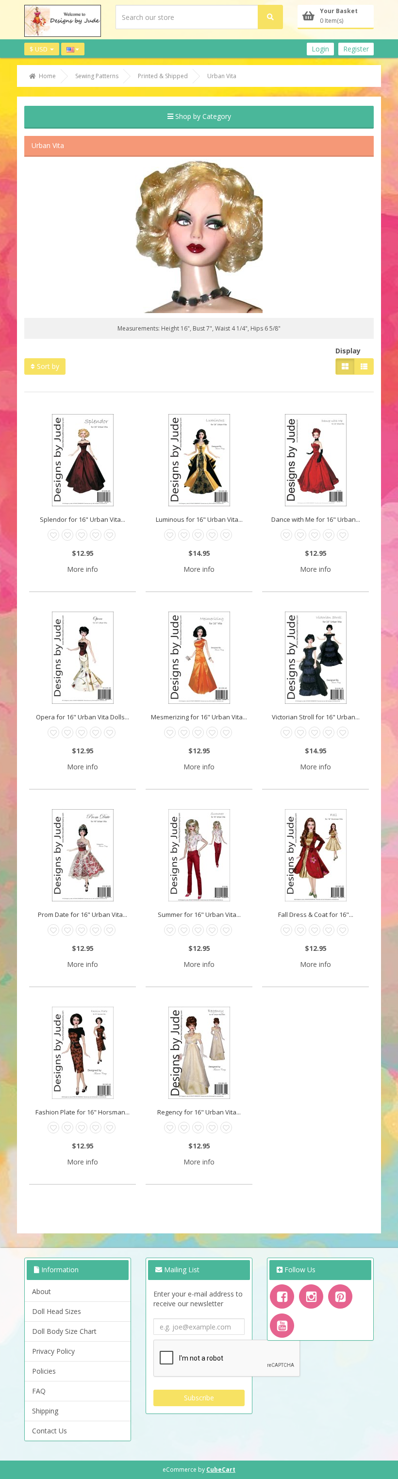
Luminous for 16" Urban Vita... (199, 519)
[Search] (270, 17)
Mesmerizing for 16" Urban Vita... (199, 717)
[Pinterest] (340, 1296)
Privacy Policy (53, 1351)
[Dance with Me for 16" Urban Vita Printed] (315, 460)
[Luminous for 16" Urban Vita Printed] (199, 460)
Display (348, 350)
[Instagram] (311, 1296)
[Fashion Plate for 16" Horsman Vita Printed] (82, 1053)
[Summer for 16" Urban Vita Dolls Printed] (199, 855)
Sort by (47, 366)
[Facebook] (282, 1296)
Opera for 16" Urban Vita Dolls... (82, 717)
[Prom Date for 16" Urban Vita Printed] (82, 855)
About (41, 1291)
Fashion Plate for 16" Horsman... (82, 1112)
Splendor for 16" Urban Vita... (82, 519)
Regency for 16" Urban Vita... (199, 1112)
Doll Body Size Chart (64, 1331)
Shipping (45, 1410)
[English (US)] (72, 49)
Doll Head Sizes (56, 1311)
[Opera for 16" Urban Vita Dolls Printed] (82, 658)
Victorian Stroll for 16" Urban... (316, 717)
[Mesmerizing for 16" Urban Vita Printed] (199, 658)
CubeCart (220, 1469)
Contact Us (49, 1430)
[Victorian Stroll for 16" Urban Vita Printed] (315, 658)
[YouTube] (282, 1325)
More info (82, 569)
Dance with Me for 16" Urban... (315, 519)
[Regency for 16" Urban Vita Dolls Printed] (199, 1053)
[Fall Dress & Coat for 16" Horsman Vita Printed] (315, 855)
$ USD (39, 49)
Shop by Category (202, 116)
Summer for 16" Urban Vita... (199, 914)
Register (356, 48)
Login (320, 48)
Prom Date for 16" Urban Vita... (82, 914)
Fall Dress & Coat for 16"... (315, 914)
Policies (44, 1371)
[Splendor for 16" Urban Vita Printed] (82, 460)
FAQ (39, 1391)
